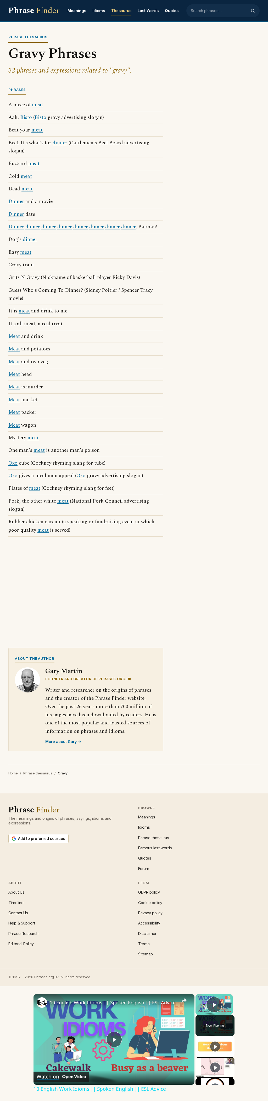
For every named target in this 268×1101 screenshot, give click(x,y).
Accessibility (149, 923)
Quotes (171, 10)
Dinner (16, 201)
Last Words (148, 10)
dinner (60, 143)
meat (37, 105)
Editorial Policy (21, 944)
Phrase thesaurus (37, 773)
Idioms (98, 10)
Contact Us (18, 913)
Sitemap (145, 954)
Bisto (26, 117)
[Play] (215, 1046)
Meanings (77, 10)
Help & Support (21, 923)
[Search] (252, 10)
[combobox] (219, 10)
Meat (14, 336)
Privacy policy (150, 913)
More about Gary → (63, 741)
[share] (184, 1000)
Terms (144, 944)
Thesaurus (121, 10)
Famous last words (155, 848)
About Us (16, 892)
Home (13, 773)
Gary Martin (63, 671)
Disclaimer (147, 933)
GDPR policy (149, 892)
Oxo (13, 463)
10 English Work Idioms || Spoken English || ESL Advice (113, 1002)
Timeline (16, 902)
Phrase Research (23, 933)
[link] (42, 1002)
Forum (143, 868)
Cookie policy (150, 902)
